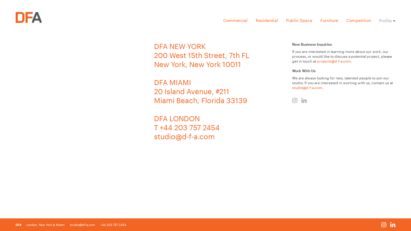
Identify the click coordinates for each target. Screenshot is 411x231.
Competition (358, 20)
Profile (385, 21)
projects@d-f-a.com (334, 61)
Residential (267, 20)
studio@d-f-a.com (307, 87)
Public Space (299, 20)
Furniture (329, 20)
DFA (19, 224)
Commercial (235, 20)
